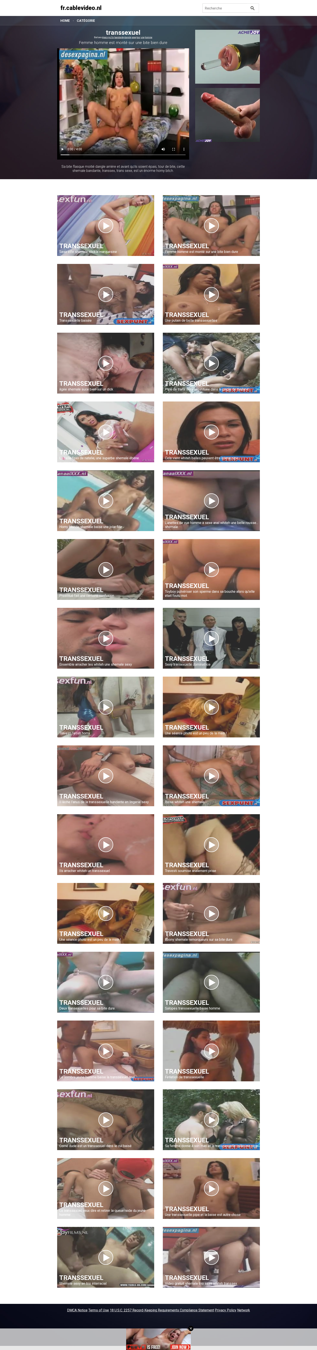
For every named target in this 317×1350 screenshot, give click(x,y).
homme (148, 37)
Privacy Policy (225, 1310)
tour (138, 37)
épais (105, 37)
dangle (127, 37)
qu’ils (111, 37)
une (142, 37)
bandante (119, 37)
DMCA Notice (77, 1310)
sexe (134, 37)
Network (243, 1310)
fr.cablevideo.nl (81, 8)
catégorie (86, 21)
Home (65, 21)
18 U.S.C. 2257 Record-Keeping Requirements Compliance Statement (162, 1310)
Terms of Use (98, 1310)
